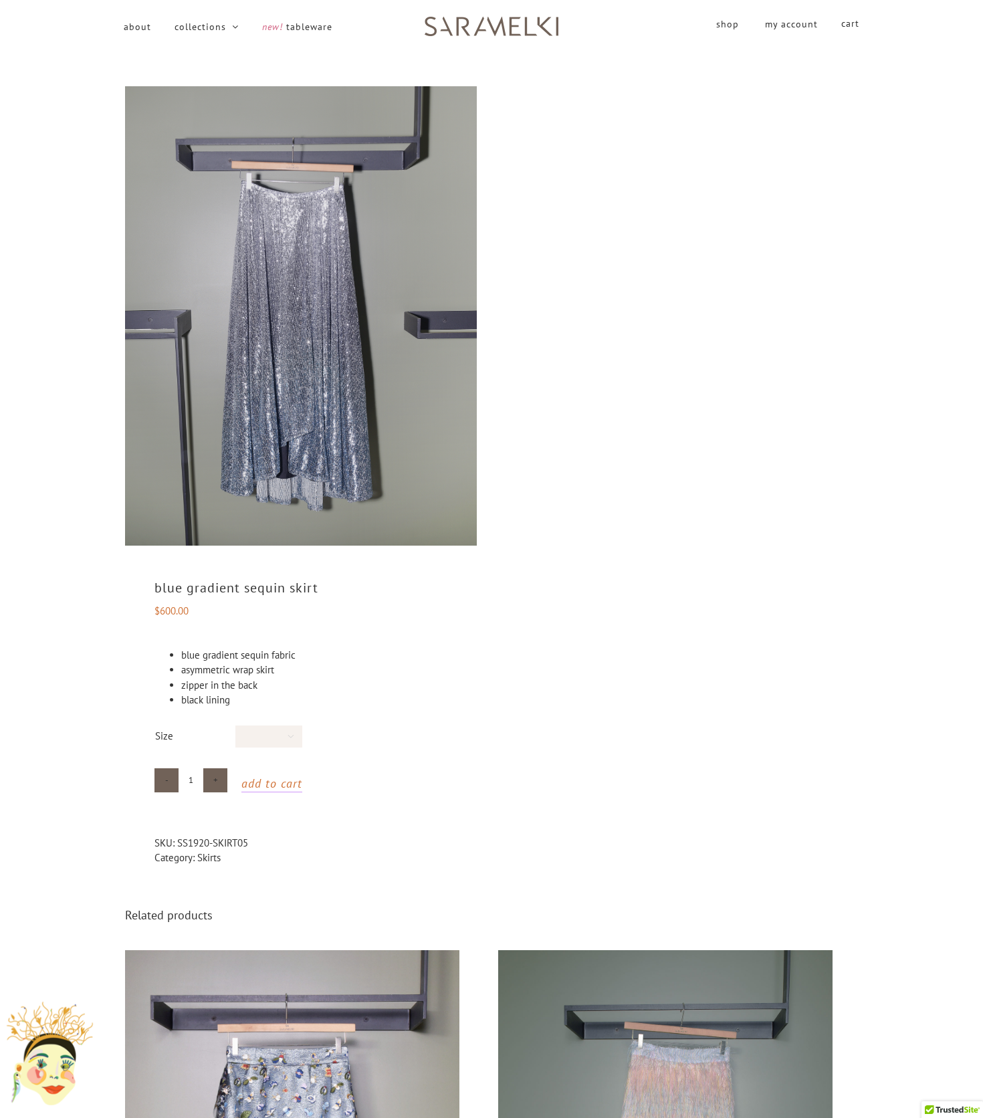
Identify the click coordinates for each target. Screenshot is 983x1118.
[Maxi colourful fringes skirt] (665, 957)
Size (164, 736)
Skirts (209, 857)
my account (791, 24)
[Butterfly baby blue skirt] (292, 957)
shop (727, 24)
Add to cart (271, 783)
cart (850, 23)
